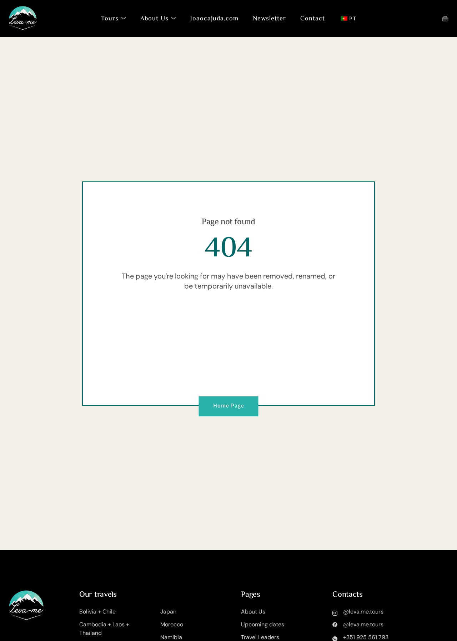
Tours (110, 19)
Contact (312, 19)
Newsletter (269, 19)
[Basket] (445, 18)
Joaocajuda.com (214, 19)
